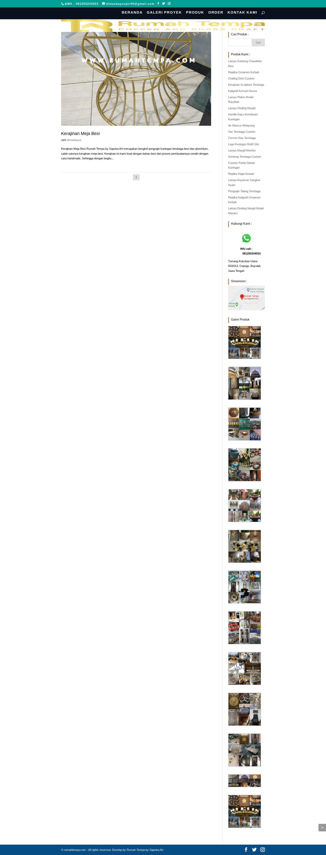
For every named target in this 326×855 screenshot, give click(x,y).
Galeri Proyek (164, 12)
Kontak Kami (242, 12)
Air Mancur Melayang (241, 125)
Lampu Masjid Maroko (242, 150)
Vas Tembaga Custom (241, 131)
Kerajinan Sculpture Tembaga (246, 84)
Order (215, 12)
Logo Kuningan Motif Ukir (243, 144)
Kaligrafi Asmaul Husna (242, 91)
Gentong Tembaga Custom (244, 156)
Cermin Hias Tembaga (242, 138)
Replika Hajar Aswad (241, 173)
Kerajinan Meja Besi (80, 133)
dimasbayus (74, 139)
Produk (195, 12)
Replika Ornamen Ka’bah (243, 72)
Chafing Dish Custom (241, 78)
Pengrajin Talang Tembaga (244, 191)
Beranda (132, 12)
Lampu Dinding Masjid (241, 108)
